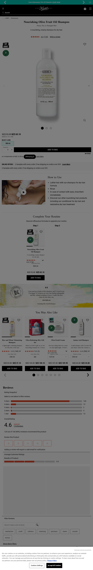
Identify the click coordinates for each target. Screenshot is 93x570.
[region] (46, 558)
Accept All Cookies (54, 565)
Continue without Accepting (82, 550)
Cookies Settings (37, 565)
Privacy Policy (52, 560)
